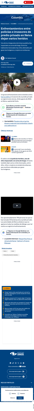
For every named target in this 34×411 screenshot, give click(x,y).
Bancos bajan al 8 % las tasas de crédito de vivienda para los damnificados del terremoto (17, 310)
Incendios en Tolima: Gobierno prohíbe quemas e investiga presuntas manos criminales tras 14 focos (16, 315)
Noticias (14, 393)
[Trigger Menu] (2, 2)
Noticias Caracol (5, 23)
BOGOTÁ (14, 147)
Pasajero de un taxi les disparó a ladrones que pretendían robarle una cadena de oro (18, 123)
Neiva (5, 251)
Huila (12, 251)
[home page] (17, 353)
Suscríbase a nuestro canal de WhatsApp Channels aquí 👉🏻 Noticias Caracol (18, 107)
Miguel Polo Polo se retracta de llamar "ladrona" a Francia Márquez (18, 241)
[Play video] (17, 82)
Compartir (27, 64)
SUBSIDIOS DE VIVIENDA (14, 6)
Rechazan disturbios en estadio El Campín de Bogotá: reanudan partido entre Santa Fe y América (18, 304)
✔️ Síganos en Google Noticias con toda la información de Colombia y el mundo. (18, 232)
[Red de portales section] (31, 382)
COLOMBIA (13, 23)
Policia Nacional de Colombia (11, 255)
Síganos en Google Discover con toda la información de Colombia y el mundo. (18, 114)
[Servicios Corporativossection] (31, 387)
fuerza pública (5, 97)
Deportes (22, 393)
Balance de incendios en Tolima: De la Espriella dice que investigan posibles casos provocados (22, 140)
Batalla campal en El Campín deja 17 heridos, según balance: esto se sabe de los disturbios (18, 298)
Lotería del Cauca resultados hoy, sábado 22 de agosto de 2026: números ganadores (22, 150)
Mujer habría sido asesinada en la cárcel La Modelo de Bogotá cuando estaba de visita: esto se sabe (17, 293)
